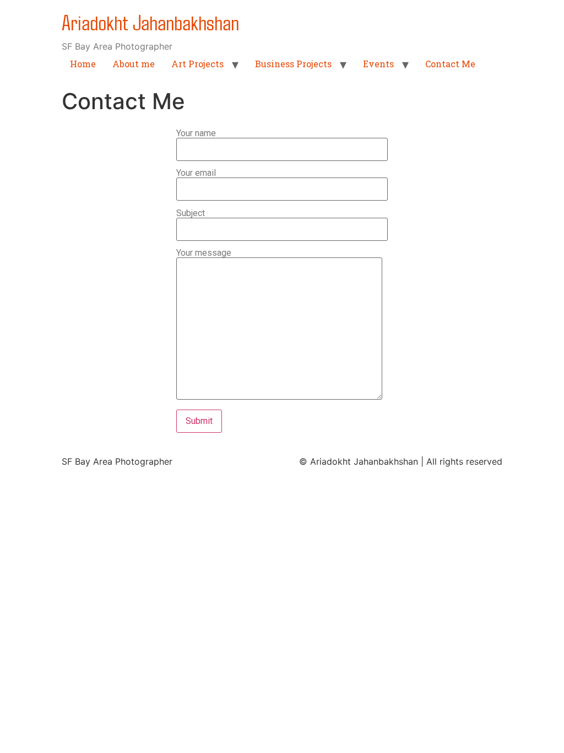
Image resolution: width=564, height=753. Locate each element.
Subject (190, 213)
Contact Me (450, 63)
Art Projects (197, 63)
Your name (196, 133)
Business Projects (293, 63)
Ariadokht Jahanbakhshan (150, 22)
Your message (203, 253)
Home (83, 63)
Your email (196, 173)
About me (133, 63)
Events (378, 63)
